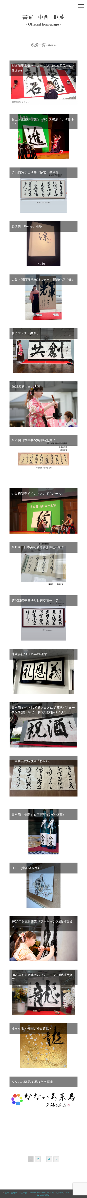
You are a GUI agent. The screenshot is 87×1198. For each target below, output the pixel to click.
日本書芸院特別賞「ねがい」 (32, 761)
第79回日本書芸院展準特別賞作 (34, 440)
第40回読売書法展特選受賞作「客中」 (38, 600)
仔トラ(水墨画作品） (26, 868)
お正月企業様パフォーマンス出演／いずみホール (43, 121)
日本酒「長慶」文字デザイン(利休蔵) (38, 814)
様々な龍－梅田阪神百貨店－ (32, 1028)
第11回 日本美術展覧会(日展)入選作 (38, 547)
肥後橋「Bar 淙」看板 (27, 226)
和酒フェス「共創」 (26, 333)
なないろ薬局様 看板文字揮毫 (32, 1082)
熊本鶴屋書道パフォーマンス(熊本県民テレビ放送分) (43, 68)
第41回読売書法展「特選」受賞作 (35, 172)
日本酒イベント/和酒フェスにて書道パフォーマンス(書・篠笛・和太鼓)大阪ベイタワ (43, 710)
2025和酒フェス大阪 (26, 386)
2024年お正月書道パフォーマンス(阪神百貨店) (42, 924)
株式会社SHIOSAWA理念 (29, 654)
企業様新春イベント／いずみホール (37, 493)
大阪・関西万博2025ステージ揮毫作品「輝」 (43, 279)
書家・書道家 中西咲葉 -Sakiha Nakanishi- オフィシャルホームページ (38, 1193)
